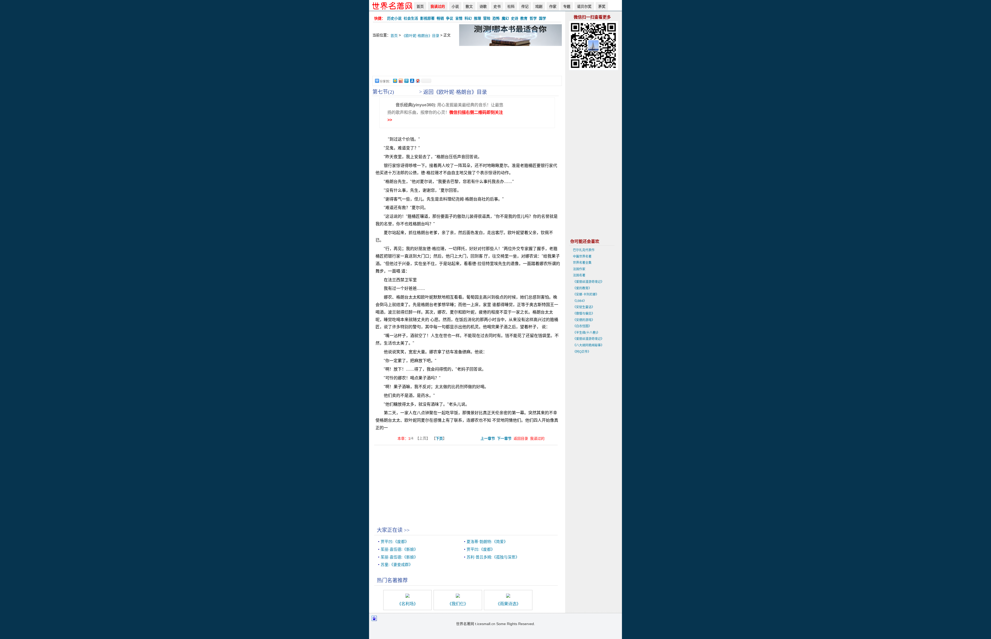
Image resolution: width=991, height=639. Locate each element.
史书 (497, 6)
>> (407, 530)
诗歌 (483, 6)
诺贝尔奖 (584, 6)
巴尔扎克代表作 (584, 250)
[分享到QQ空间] (395, 80)
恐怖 (496, 18)
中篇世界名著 (582, 256)
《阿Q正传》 (582, 352)
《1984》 (579, 301)
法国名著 (579, 275)
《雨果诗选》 (508, 604)
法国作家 (579, 269)
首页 (420, 6)
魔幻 (505, 18)
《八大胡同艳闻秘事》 (588, 345)
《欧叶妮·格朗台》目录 (420, 36)
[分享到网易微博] (417, 80)
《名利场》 (407, 604)
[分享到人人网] (412, 80)
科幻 (468, 18)
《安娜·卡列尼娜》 (586, 294)
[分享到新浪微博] (400, 80)
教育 (524, 18)
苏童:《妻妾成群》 (397, 565)
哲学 (533, 18)
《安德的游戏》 (584, 320)
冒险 (486, 18)
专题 (566, 6)
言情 (458, 18)
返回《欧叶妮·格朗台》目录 (455, 92)
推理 (477, 18)
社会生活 (411, 18)
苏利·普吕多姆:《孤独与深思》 (493, 557)
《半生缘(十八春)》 (586, 332)
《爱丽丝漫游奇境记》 (588, 282)
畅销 (440, 18)
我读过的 (437, 6)
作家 (552, 6)
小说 (455, 6)
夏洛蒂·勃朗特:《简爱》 (487, 542)
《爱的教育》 (582, 288)
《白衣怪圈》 (582, 326)
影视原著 (427, 18)
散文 (469, 6)
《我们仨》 (457, 604)
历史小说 (394, 18)
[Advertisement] (467, 63)
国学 (542, 18)
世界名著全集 (582, 263)
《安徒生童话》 (584, 307)
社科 (511, 6)
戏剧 (538, 6)
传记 (525, 6)
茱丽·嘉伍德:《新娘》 (399, 549)
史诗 (514, 18)
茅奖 (601, 6)
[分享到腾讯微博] (406, 80)
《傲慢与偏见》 (584, 313)
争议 (449, 18)
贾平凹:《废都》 (395, 542)
